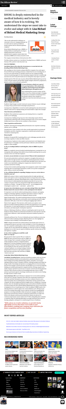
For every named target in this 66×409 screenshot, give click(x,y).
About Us (22, 380)
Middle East (36, 388)
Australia (36, 384)
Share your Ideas (23, 390)
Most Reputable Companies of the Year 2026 (55, 385)
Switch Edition (4, 5)
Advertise (22, 382)
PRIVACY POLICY (39, 396)
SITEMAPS (60, 396)
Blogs (7, 382)
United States (37, 392)
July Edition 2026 (49, 385)
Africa (35, 382)
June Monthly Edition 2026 (59, 385)
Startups (8, 384)
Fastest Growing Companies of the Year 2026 (59, 379)
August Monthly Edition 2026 (49, 379)
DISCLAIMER (45, 396)
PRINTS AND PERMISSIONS (52, 396)
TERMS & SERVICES (32, 396)
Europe (35, 386)
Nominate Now (9, 388)
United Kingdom (37, 390)
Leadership (8, 386)
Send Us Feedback (24, 388)
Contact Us (22, 384)
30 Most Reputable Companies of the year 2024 (15, 10)
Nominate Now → (59, 372)
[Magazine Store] (3, 400)
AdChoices (22, 386)
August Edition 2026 (54, 379)
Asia (35, 380)
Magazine (8, 380)
